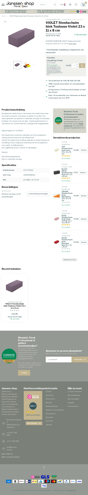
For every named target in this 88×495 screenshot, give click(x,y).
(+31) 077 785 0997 (12, 434)
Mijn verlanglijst (73, 399)
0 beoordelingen (77, 20)
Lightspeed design (58, 490)
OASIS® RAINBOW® (53, 19)
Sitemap (49, 425)
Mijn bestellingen (74, 395)
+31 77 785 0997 (13, 441)
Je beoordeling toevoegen (38, 194)
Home (4, 16)
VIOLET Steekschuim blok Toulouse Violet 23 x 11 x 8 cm (28, 16)
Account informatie (75, 391)
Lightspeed (47, 490)
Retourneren (50, 399)
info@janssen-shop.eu (12, 448)
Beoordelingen (32, 423)
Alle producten (73, 406)
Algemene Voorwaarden (55, 410)
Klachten (49, 402)
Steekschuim (70, 260)
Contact (24, 373)
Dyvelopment (71, 490)
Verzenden (50, 395)
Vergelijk (71, 402)
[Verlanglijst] (76, 4)
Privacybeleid (50, 414)
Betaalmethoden (52, 406)
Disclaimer (49, 417)
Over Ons (49, 421)
